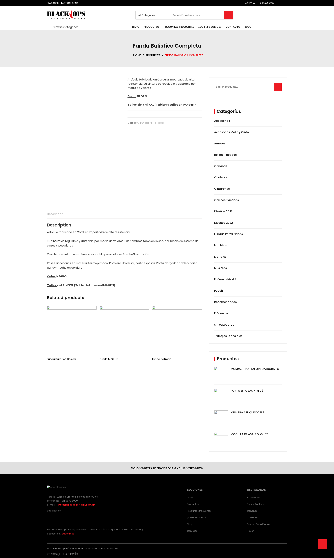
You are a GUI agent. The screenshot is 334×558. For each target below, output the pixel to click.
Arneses (219, 143)
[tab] (55, 214)
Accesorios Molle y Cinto (231, 132)
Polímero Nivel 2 (225, 279)
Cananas (220, 166)
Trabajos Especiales (228, 336)
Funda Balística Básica (61, 359)
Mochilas (220, 245)
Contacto (192, 531)
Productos (193, 504)
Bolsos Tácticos (225, 155)
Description (55, 214)
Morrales (220, 257)
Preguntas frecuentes (199, 511)
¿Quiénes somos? (197, 517)
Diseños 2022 (223, 223)
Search (279, 88)
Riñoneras (221, 313)
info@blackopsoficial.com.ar (76, 504)
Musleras (220, 268)
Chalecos (221, 177)
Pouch (218, 291)
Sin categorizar (225, 325)
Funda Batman (161, 359)
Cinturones (222, 189)
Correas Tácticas (226, 200)
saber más (68, 533)
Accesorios (222, 121)
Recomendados (225, 302)
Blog (189, 524)
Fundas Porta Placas (152, 123)
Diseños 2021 (223, 211)
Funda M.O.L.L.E (109, 359)
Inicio (190, 497)
